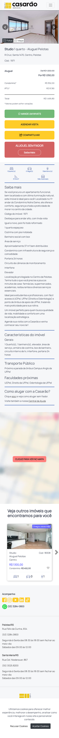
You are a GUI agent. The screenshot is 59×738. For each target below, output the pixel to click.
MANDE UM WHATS (31, 113)
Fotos (9, 40)
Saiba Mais (29, 152)
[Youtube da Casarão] (15, 599)
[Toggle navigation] (51, 5)
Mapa (20, 40)
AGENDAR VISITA (29, 124)
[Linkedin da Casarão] (22, 599)
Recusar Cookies (19, 726)
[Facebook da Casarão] (4, 599)
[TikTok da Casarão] (27, 599)
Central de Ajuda (37, 401)
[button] (10, 536)
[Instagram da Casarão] (9, 599)
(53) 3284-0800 (16, 606)
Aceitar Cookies (40, 726)
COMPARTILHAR (31, 135)
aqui (14, 396)
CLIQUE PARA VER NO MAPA (29, 459)
